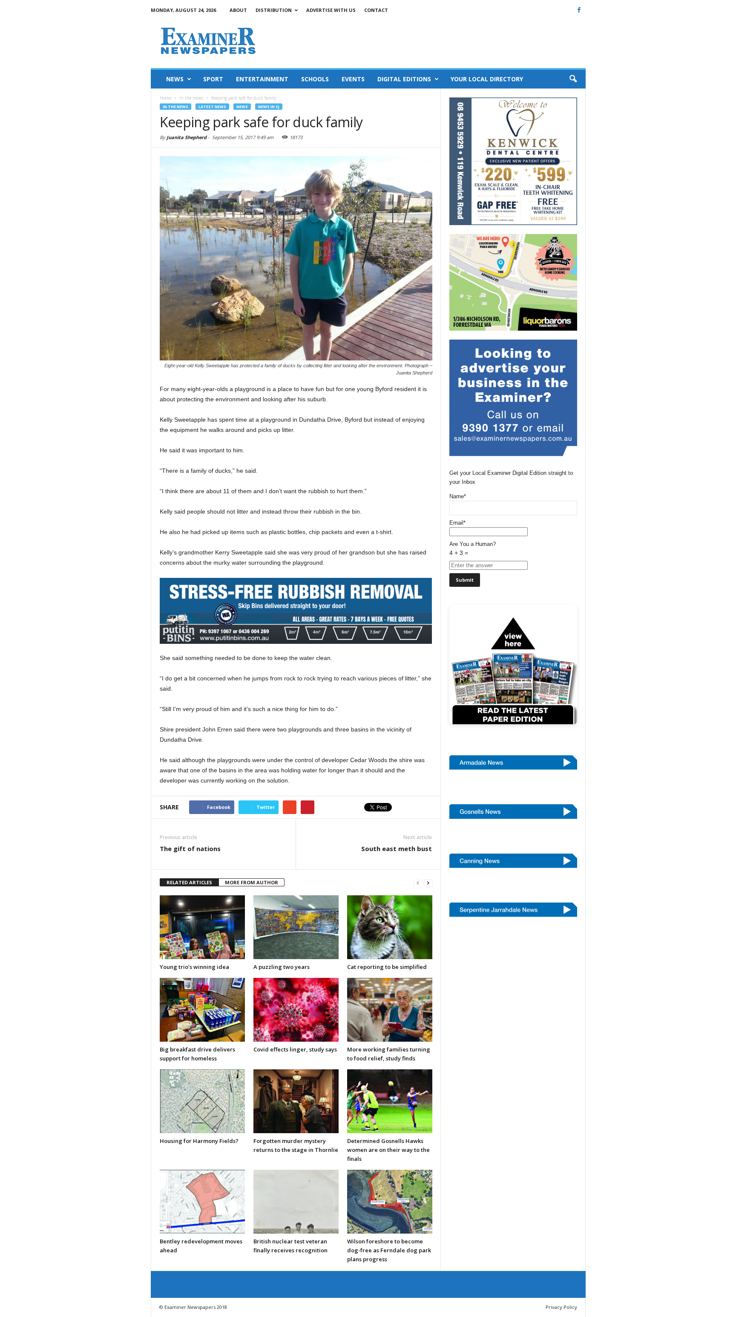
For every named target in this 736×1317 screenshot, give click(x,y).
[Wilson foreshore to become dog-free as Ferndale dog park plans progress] (389, 1202)
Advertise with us (331, 10)
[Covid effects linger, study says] (296, 1010)
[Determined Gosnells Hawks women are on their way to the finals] (389, 1101)
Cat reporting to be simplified (387, 967)
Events (353, 79)
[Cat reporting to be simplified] (389, 927)
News (175, 79)
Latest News (212, 106)
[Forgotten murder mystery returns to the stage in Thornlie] (296, 1101)
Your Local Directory (487, 79)
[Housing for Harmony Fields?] (202, 1101)
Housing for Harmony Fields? (199, 1141)
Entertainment (262, 79)
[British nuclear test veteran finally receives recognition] (296, 1202)
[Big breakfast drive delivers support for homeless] (202, 1010)
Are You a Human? (472, 548)
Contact (376, 10)
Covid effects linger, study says (295, 1049)
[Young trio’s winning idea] (202, 927)
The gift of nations (190, 848)
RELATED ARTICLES (189, 882)
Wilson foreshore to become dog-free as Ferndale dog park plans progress (389, 1250)
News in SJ (268, 106)
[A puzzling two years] (296, 927)
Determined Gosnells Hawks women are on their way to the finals (388, 1150)
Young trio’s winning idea (194, 967)
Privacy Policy (561, 1307)
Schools (315, 79)
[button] (573, 79)
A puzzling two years (281, 967)
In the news (175, 106)
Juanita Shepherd (187, 137)
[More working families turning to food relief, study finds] (389, 1010)
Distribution (274, 10)
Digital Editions (404, 79)
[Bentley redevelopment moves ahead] (202, 1202)
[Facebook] (579, 10)
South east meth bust (396, 848)
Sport (213, 79)
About (238, 10)
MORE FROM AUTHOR (251, 882)
